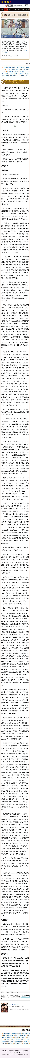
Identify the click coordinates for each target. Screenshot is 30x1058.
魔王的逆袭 (22, 1038)
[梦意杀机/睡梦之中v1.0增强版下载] (2, 15)
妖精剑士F (8, 1040)
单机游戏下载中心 (6, 1055)
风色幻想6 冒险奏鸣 (17, 1040)
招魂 (4, 1036)
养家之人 (10, 1044)
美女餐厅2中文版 (16, 1034)
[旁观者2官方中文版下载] (28, 15)
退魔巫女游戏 (6, 1034)
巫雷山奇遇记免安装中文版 (22, 73)
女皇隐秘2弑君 (11, 1036)
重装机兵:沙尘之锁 (21, 1036)
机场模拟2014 (18, 1044)
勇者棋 (16, 1038)
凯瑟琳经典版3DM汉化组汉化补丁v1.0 (17, 71)
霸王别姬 (26, 1044)
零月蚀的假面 (18, 1042)
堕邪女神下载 (17, 1052)
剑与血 (25, 1042)
